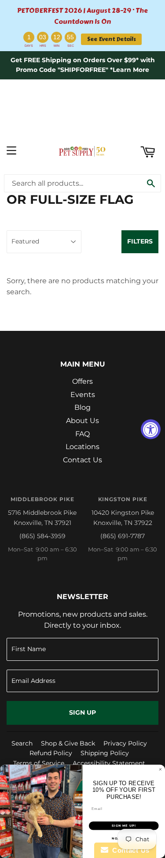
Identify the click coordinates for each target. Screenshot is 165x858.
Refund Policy (50, 753)
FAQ (82, 434)
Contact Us (82, 460)
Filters (140, 241)
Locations (82, 446)
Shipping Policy (105, 753)
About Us (82, 420)
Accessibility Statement (109, 763)
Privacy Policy (125, 743)
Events (82, 394)
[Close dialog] (160, 769)
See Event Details (111, 39)
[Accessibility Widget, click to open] (151, 429)
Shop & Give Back (68, 743)
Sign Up (82, 712)
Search (22, 743)
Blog (82, 407)
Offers (82, 381)
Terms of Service (38, 763)
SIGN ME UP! (124, 826)
